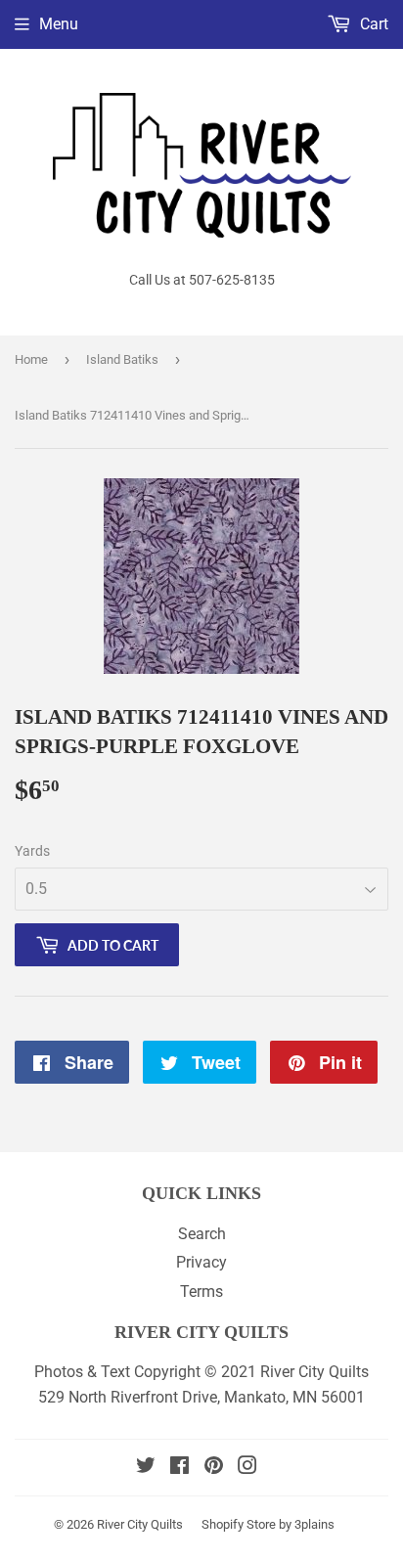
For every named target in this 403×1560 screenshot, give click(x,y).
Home (31, 359)
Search (202, 1234)
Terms (201, 1291)
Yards (32, 851)
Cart (372, 24)
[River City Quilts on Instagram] (247, 1467)
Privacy (201, 1262)
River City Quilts (140, 1524)
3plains (314, 1524)
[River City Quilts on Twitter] (146, 1467)
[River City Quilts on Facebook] (179, 1467)
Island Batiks (122, 359)
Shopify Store (239, 1524)
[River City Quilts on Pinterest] (213, 1467)
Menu (58, 24)
